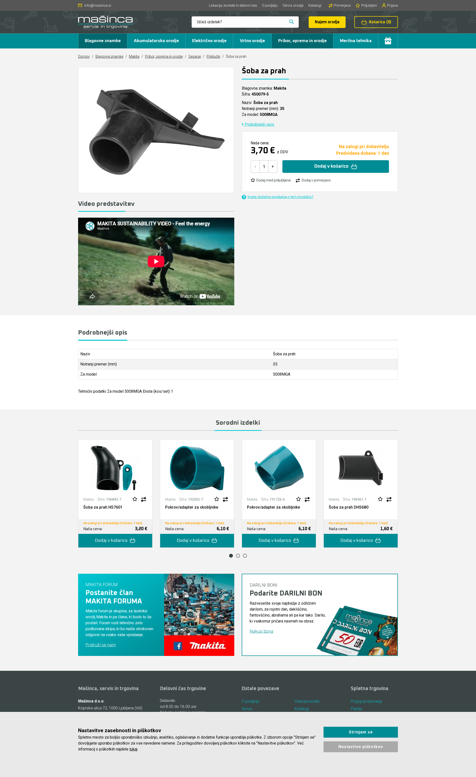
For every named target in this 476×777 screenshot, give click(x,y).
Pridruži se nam (101, 645)
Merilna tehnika (356, 41)
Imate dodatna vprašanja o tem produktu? (280, 197)
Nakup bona (261, 631)
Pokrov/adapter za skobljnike (191, 507)
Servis (247, 708)
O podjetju (270, 5)
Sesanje (194, 56)
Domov (84, 56)
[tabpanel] (115, 493)
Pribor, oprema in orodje (302, 41)
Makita (134, 56)
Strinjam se (361, 732)
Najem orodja (327, 22)
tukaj (133, 749)
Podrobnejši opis (259, 124)
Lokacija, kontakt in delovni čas (233, 5)
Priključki (213, 56)
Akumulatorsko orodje (156, 41)
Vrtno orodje (252, 41)
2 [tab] (238, 556)
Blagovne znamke (103, 41)
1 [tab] (231, 556)
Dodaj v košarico (331, 166)
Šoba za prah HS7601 (102, 507)
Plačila (356, 708)
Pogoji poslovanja (366, 701)
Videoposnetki (307, 701)
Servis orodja (293, 5)
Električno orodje (209, 41)
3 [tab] (244, 556)
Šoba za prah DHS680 (348, 507)
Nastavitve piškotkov (360, 746)
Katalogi (314, 5)
